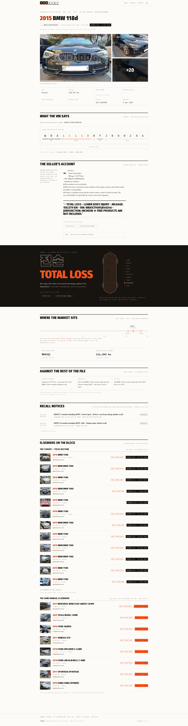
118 (69, 12)
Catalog (132, 3)
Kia (54, 716)
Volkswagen (85, 716)
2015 (75, 12)
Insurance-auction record (50, 12)
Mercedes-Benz (61, 716)
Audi (72, 716)
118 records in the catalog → (51, 590)
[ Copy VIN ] (94, 146)
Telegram (139, 721)
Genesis (78, 716)
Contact (140, 3)
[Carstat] (49, 3)
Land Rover (94, 716)
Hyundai (49, 716)
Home (125, 3)
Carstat (42, 721)
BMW (64, 12)
